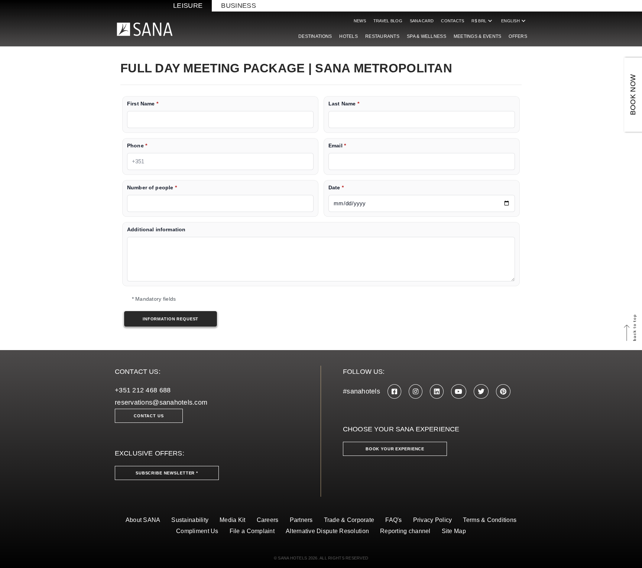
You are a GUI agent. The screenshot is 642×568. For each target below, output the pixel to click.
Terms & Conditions (489, 520)
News (360, 21)
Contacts (452, 21)
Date (336, 187)
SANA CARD (422, 21)
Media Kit (232, 520)
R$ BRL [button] (482, 21)
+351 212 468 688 (143, 390)
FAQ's (393, 520)
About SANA (143, 520)
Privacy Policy (432, 520)
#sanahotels (361, 391)
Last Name (343, 104)
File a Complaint (252, 531)
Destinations (315, 36)
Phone (137, 145)
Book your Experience (395, 449)
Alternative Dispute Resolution (327, 531)
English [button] (514, 21)
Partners (301, 520)
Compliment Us (197, 531)
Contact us (149, 416)
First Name (142, 104)
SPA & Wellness (426, 36)
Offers (518, 36)
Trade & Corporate (349, 520)
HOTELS (348, 36)
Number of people (152, 187)
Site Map (454, 531)
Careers (268, 520)
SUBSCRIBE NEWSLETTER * (167, 473)
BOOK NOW (633, 94)
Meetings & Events (478, 36)
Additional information (156, 229)
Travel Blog (387, 21)
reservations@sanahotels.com (161, 402)
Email (337, 145)
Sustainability (189, 520)
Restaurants (382, 36)
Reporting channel (405, 531)
